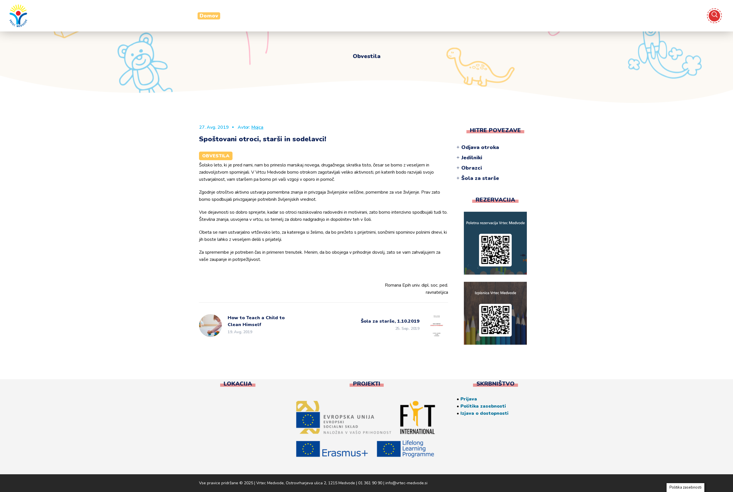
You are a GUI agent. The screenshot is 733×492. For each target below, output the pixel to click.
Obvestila (215, 156)
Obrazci (471, 167)
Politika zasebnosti (483, 406)
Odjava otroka (480, 147)
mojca (257, 127)
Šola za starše (480, 178)
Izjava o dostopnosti (484, 413)
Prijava (468, 399)
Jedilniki (471, 157)
